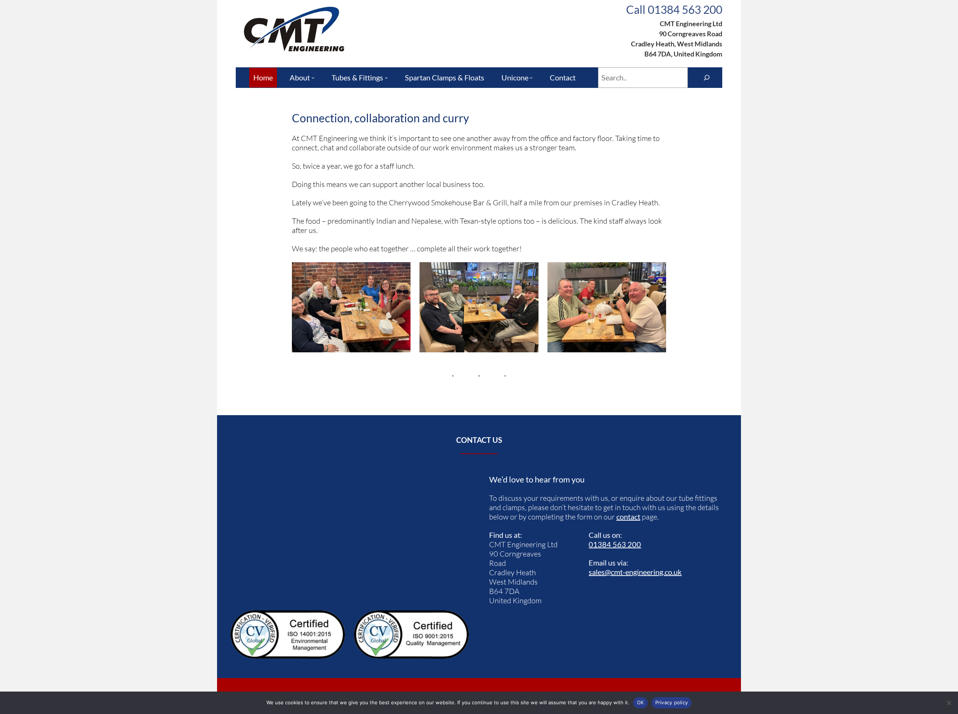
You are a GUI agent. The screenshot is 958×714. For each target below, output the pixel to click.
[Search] (707, 77)
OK (640, 702)
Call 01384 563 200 (674, 9)
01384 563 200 (615, 544)
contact (628, 516)
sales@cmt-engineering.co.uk (635, 571)
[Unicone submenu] (531, 77)
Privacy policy (671, 702)
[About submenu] (313, 77)
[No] (948, 703)
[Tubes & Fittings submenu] (386, 77)
